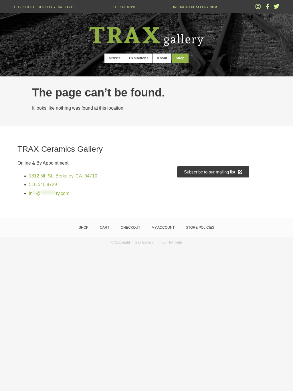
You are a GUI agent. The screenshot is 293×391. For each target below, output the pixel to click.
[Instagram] (258, 6)
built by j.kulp (172, 242)
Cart (104, 228)
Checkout (130, 228)
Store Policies (200, 228)
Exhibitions (139, 58)
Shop (180, 58)
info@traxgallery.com (195, 7)
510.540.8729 (124, 7)
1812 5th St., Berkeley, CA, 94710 (44, 7)
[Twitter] (276, 6)
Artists (114, 58)
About (162, 58)
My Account (163, 228)
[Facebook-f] (267, 6)
